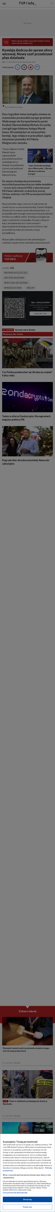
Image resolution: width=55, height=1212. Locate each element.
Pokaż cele (27, 1207)
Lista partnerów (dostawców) (15, 1193)
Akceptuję (27, 1199)
